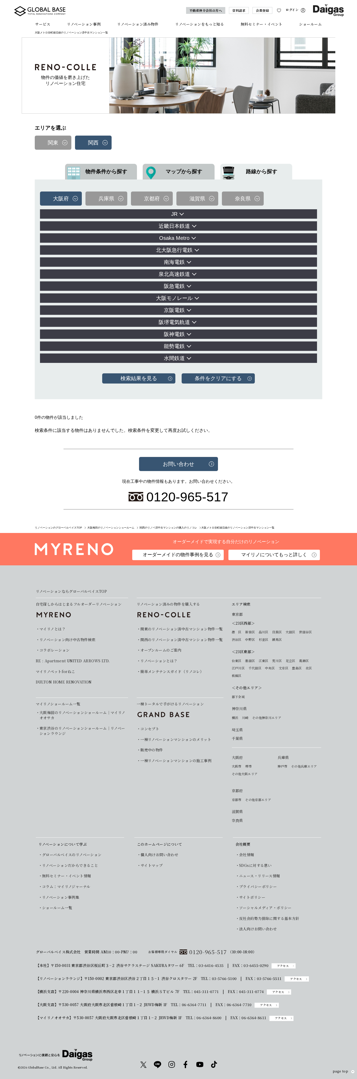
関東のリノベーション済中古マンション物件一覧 (181, 628)
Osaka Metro (174, 238)
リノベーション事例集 (60, 897)
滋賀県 (237, 811)
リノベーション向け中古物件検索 (67, 639)
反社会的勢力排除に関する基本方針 (269, 918)
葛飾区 (304, 661)
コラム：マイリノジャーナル (66, 886)
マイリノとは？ (52, 628)
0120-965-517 (208, 952)
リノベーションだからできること (70, 865)
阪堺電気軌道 (174, 322)
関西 (93, 143)
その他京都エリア (258, 800)
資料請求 (238, 10)
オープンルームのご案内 (160, 650)
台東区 (236, 661)
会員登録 (262, 10)
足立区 (290, 661)
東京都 (237, 614)
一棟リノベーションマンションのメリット (175, 739)
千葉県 (237, 738)
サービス (42, 24)
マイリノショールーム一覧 (58, 703)
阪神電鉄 (174, 334)
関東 (53, 143)
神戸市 (282, 766)
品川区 (263, 632)
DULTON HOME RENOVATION (64, 682)
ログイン (292, 10)
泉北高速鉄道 (174, 274)
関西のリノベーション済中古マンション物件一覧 (181, 639)
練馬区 (277, 639)
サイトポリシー (252, 897)
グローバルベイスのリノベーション (72, 854)
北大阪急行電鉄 (174, 250)
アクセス (283, 966)
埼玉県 (237, 729)
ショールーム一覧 (57, 907)
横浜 (235, 718)
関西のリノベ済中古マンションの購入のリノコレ (168, 527)
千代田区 (255, 668)
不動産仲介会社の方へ (205, 10)
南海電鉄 (174, 262)
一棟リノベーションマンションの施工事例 (175, 760)
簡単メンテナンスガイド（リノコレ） (172, 671)
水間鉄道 (174, 358)
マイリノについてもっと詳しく (274, 554)
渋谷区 (236, 639)
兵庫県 (283, 757)
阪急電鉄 (174, 286)
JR (174, 214)
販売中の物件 (151, 749)
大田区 (290, 632)
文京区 (283, 668)
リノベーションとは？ (158, 660)
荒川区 (277, 661)
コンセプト (149, 728)
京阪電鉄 (174, 310)
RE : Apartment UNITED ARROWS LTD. (73, 660)
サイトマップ (152, 865)
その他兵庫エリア (304, 766)
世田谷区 (305, 632)
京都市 (236, 800)
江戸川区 (238, 668)
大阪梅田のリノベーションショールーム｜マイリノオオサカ (82, 715)
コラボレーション (54, 650)
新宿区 (250, 632)
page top (340, 1071)
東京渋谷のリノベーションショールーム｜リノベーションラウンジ (82, 731)
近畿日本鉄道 (174, 226)
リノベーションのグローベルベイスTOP (58, 527)
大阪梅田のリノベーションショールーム (110, 527)
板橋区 (236, 676)
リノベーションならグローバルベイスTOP (71, 591)
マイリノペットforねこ (55, 671)
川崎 (245, 718)
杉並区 (263, 639)
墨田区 (250, 661)
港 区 (236, 632)
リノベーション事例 (84, 24)
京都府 (237, 790)
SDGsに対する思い (255, 865)
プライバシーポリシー (258, 886)
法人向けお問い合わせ (258, 928)
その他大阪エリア (245, 774)
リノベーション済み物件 (137, 24)
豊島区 (297, 668)
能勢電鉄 (174, 346)
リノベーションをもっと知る (199, 24)
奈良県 (237, 820)
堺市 (248, 766)
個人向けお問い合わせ (159, 854)
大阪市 (236, 766)
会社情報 (246, 854)
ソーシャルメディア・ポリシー (265, 907)
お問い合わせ (178, 464)
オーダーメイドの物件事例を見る (178, 554)
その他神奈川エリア (266, 718)
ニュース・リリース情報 (259, 875)
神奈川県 (239, 708)
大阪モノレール (174, 298)
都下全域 (238, 697)
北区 (309, 668)
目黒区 (277, 632)
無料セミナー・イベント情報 (66, 875)
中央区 (270, 668)
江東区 (263, 661)
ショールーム (310, 24)
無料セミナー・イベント (262, 24)
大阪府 (237, 757)
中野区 (250, 639)
